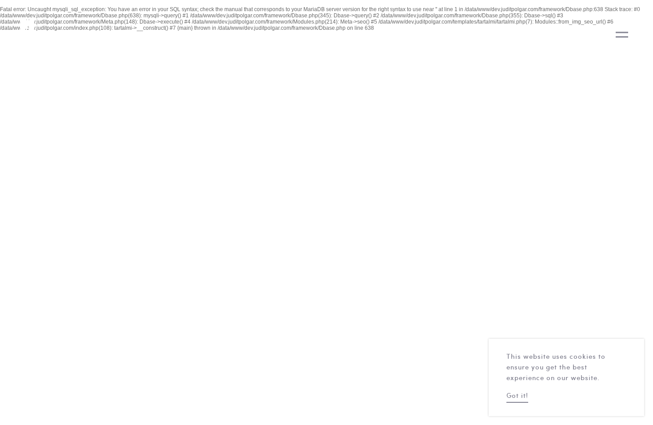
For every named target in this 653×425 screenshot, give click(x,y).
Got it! (517, 396)
